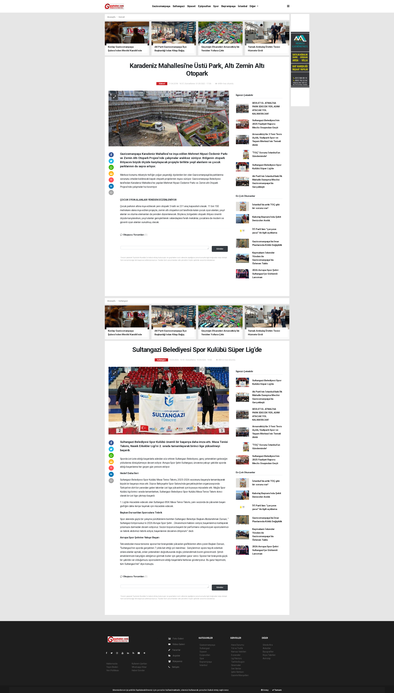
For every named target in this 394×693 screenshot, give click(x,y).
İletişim (175, 667)
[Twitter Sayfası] (113, 653)
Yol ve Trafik (237, 648)
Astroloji (266, 658)
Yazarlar (176, 650)
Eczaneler (236, 655)
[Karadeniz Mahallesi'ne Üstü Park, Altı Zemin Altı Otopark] (169, 118)
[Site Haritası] (140, 653)
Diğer (253, 6)
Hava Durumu (237, 645)
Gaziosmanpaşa (161, 6)
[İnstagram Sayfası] (118, 653)
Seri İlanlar (236, 668)
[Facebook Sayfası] (108, 653)
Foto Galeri (178, 638)
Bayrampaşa (228, 6)
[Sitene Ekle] (146, 653)
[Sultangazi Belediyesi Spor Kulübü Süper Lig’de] (169, 400)
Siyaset (191, 6)
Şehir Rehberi (237, 672)
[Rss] (135, 653)
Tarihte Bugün (238, 662)
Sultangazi (179, 6)
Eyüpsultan (204, 6)
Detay (266, 690)
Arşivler (176, 655)
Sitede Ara (268, 645)
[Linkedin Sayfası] (129, 653)
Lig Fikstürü (236, 658)
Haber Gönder (138, 670)
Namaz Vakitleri (238, 651)
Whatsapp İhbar (139, 667)
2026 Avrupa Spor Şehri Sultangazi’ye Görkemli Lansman (265, 274)
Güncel (122, 17)
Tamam (278, 690)
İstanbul (242, 6)
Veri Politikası (112, 670)
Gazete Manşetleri (240, 675)
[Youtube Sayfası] (124, 653)
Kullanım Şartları (139, 663)
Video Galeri (178, 644)
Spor (216, 6)
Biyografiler (268, 651)
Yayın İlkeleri (112, 667)
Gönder (219, 249)
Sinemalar (236, 665)
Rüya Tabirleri (269, 655)
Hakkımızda (111, 663)
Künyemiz (177, 661)
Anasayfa (111, 17)
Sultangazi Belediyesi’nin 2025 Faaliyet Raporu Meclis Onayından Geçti (265, 124)
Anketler (267, 648)
